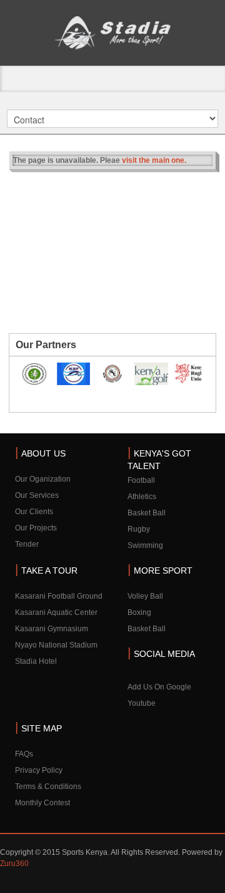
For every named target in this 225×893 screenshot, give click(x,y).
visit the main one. (154, 160)
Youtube (142, 703)
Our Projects (36, 528)
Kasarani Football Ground (58, 596)
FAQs (24, 754)
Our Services (37, 495)
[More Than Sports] (112, 33)
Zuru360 (14, 863)
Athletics (142, 496)
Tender (27, 544)
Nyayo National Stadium (56, 645)
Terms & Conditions (48, 786)
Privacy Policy (38, 770)
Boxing (139, 612)
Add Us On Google (159, 687)
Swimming (145, 545)
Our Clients (34, 511)
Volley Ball (145, 596)
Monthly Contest (42, 802)
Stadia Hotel (36, 661)
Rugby (139, 529)
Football (141, 480)
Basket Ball (147, 512)
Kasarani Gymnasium (51, 628)
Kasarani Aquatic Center (56, 612)
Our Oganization (43, 479)
